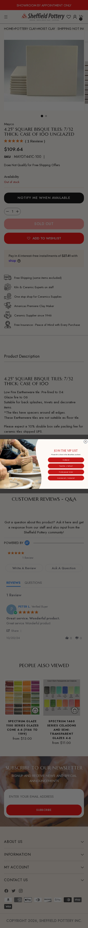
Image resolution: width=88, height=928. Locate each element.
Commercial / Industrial (66, 478)
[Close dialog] (85, 441)
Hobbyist (66, 460)
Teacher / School (65, 466)
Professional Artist (66, 472)
